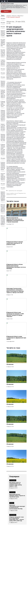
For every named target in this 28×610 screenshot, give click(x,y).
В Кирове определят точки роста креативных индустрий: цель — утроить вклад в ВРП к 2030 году (16, 518)
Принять (6, 11)
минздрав (19, 190)
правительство (12, 190)
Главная (8, 15)
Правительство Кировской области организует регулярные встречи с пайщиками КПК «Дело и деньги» (5, 196)
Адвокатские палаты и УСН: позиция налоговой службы (4, 33)
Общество (20, 15)
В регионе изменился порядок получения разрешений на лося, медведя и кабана (5, 166)
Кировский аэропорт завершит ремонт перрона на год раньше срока (5, 84)
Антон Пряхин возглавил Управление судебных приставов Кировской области (4, 208)
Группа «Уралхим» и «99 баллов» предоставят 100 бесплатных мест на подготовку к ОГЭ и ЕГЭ (5, 127)
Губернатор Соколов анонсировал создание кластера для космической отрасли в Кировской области (4, 115)
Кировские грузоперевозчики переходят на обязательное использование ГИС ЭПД (17, 507)
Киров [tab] (2, 15)
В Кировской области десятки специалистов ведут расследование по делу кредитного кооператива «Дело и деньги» (5, 149)
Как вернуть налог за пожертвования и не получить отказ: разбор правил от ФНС (5, 53)
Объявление (4, 18)
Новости (14, 15)
